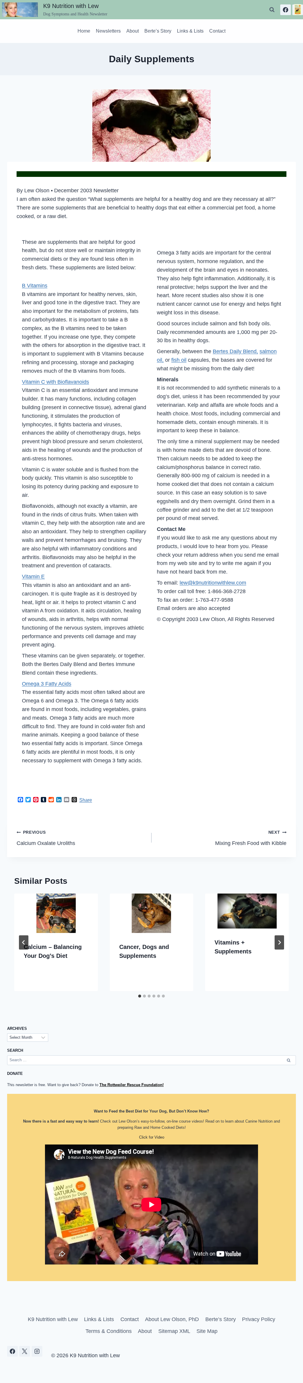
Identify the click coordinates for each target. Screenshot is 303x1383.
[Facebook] (285, 9)
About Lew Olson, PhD (172, 1319)
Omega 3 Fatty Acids (46, 684)
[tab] (139, 996)
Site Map (206, 1331)
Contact (217, 30)
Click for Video (151, 1137)
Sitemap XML (174, 1331)
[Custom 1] (297, 9)
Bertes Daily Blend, (235, 351)
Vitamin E (33, 577)
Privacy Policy (258, 1319)
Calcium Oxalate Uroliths (46, 838)
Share (85, 800)
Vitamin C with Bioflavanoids (55, 382)
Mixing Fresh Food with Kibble (250, 838)
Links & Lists (190, 30)
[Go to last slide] (23, 942)
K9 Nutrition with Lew (53, 1319)
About (132, 30)
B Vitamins (34, 286)
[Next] (279, 942)
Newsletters (108, 30)
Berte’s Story (157, 30)
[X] (24, 1351)
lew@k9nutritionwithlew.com (213, 583)
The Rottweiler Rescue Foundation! (131, 1085)
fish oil (178, 360)
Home (84, 30)
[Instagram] (37, 1351)
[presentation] (56, 913)
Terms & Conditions (109, 1331)
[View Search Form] (272, 9)
